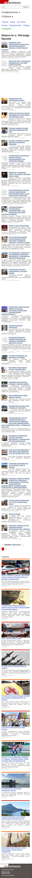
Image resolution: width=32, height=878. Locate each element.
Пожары (26, 25)
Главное (5, 22)
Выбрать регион (6, 873)
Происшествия (15, 25)
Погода (4, 25)
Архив (12, 22)
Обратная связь (6, 872)
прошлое (16, 544)
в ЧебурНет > (7, 29)
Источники (21, 22)
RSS (12, 875)
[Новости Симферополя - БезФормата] (10, 2)
